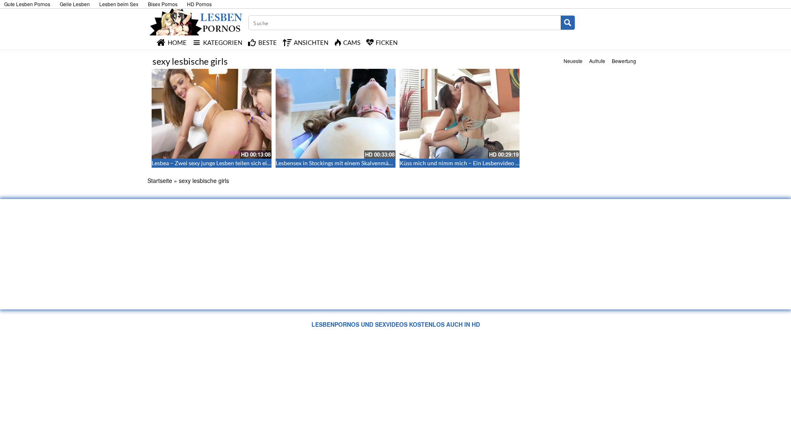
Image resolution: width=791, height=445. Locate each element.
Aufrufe (597, 60)
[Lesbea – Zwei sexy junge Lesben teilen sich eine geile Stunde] (211, 114)
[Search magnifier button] (568, 23)
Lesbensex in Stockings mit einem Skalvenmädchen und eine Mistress (363, 162)
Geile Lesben (75, 4)
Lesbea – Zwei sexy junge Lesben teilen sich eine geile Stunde (228, 162)
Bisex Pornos (163, 4)
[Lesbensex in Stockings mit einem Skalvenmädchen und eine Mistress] (336, 114)
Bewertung (624, 60)
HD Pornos (199, 4)
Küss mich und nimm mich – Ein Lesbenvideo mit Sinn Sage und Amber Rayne (498, 162)
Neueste (573, 60)
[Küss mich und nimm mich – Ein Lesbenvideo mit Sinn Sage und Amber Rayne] (460, 114)
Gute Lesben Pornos (27, 4)
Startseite (159, 180)
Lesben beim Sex (118, 4)
